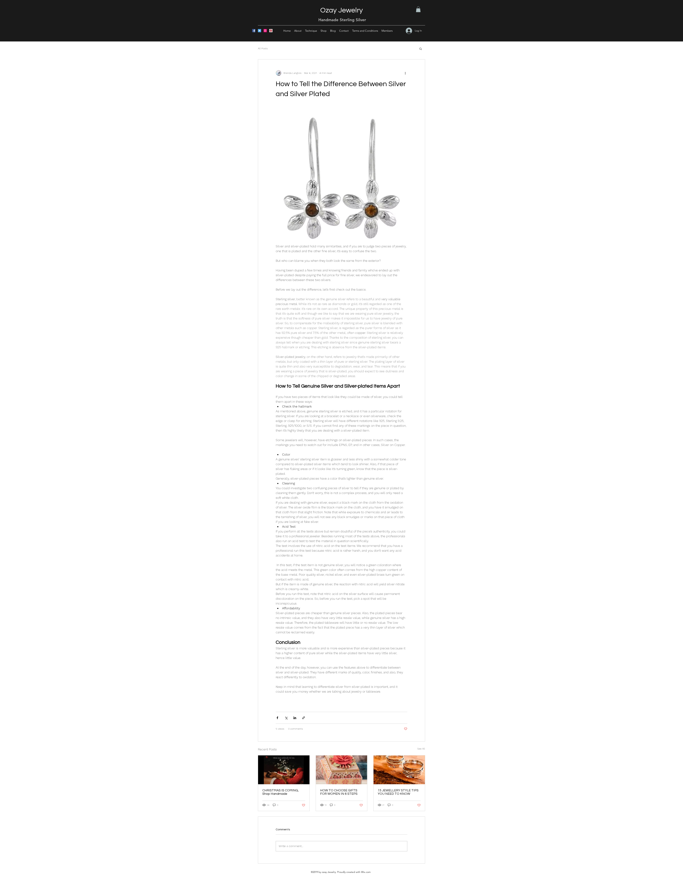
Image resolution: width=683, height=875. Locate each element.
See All (421, 748)
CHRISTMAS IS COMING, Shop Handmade (280, 792)
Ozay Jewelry (341, 10)
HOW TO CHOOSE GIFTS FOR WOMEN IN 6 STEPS (339, 792)
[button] (418, 9)
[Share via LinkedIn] (295, 717)
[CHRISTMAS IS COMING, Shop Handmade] (283, 769)
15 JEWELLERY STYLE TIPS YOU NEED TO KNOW (398, 792)
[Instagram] (265, 30)
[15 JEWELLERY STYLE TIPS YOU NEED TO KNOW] (399, 769)
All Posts (263, 48)
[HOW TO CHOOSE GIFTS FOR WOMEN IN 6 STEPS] (341, 769)
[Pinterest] (270, 30)
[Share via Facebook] (277, 717)
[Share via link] (303, 717)
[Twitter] (259, 30)
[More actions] (405, 73)
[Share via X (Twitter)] (286, 717)
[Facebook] (253, 30)
